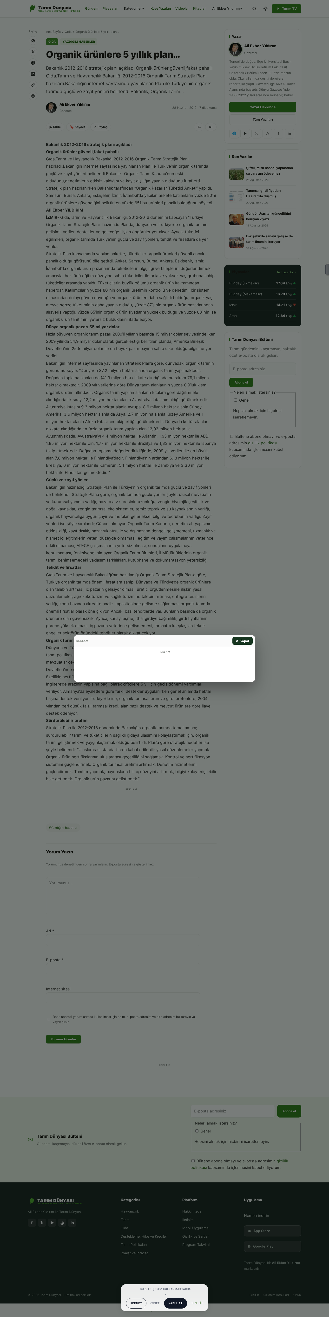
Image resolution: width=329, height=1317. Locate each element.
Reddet (136, 1303)
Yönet (154, 1303)
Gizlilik (197, 1303)
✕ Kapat (242, 641)
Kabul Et (176, 1303)
